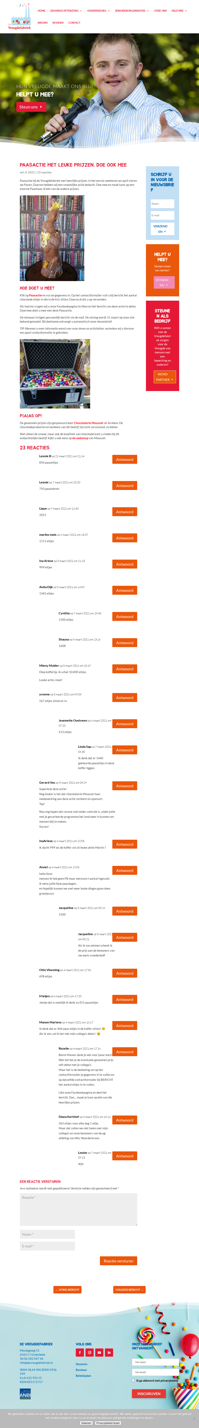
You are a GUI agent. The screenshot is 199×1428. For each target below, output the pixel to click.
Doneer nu (162, 282)
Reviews (58, 22)
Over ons (160, 10)
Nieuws (43, 22)
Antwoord (124, 459)
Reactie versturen (118, 1260)
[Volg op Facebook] (80, 1352)
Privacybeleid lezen (108, 1423)
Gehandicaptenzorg (64, 10)
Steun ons (28, 106)
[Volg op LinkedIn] (109, 1352)
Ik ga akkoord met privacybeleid (157, 1380)
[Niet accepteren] (194, 1418)
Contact (74, 22)
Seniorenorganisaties (130, 10)
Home (41, 10)
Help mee (177, 10)
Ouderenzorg (96, 10)
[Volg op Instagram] (90, 1352)
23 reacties (44, 172)
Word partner (163, 376)
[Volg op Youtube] (99, 1352)
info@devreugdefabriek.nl (36, 1362)
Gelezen (86, 1423)
